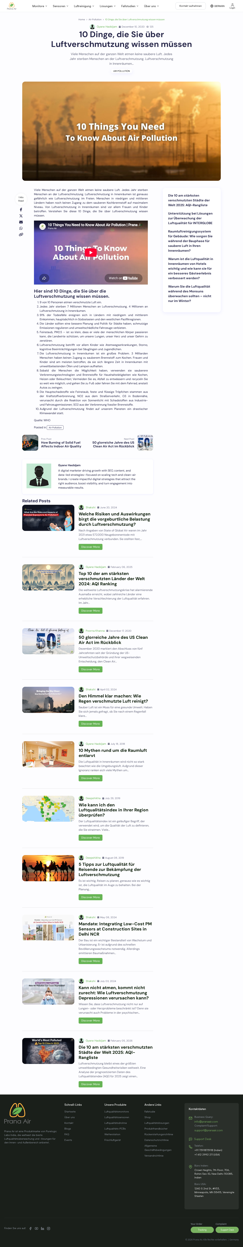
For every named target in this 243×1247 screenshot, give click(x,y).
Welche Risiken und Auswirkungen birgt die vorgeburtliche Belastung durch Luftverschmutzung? (114, 519)
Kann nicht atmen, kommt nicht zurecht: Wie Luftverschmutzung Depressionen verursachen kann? (114, 993)
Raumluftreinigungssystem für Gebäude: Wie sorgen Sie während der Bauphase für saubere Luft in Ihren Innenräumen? (190, 241)
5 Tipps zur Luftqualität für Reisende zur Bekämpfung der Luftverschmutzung (110, 869)
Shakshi (91, 507)
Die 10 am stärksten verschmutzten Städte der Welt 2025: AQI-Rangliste (116, 1052)
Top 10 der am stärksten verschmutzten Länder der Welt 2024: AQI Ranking (112, 579)
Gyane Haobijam (107, 26)
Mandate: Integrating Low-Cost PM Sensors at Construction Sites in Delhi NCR (115, 929)
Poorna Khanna (95, 631)
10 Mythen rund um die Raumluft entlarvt (113, 753)
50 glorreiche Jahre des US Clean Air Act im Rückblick (113, 640)
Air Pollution (121, 71)
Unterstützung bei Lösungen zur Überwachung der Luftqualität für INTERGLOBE (190, 218)
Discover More (90, 547)
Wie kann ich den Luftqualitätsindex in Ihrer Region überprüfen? (113, 810)
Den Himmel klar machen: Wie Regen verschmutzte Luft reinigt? (113, 698)
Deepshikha (93, 798)
